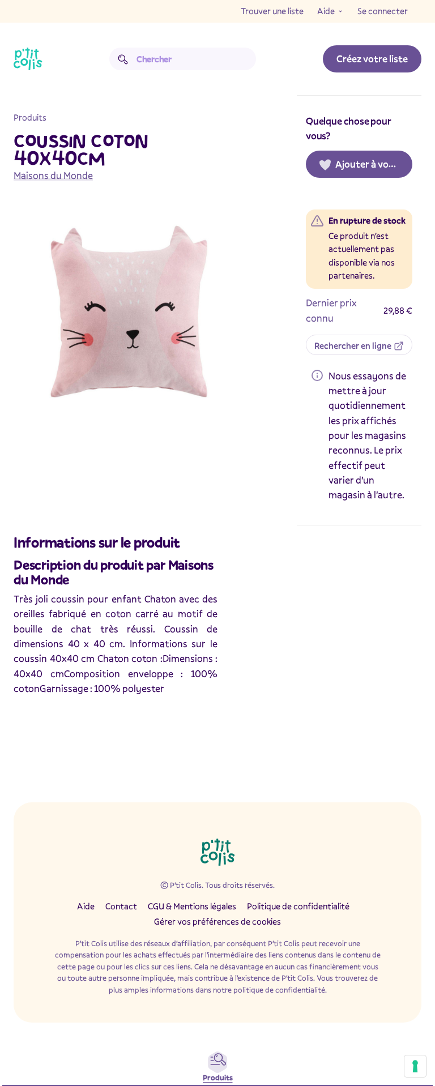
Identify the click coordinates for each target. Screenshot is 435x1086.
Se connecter (382, 10)
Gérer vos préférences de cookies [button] (217, 921)
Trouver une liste (272, 10)
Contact (121, 906)
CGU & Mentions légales (192, 906)
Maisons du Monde (53, 175)
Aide (326, 10)
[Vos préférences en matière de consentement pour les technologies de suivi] (415, 1066)
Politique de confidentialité (298, 906)
